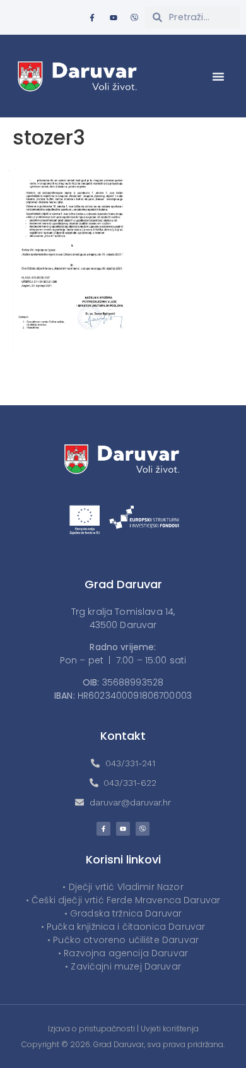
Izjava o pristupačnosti (91, 1028)
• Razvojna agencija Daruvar (123, 953)
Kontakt (123, 736)
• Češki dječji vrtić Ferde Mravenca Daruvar (123, 900)
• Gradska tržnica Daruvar (123, 913)
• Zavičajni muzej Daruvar (123, 966)
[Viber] (134, 17)
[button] (218, 76)
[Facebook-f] (92, 17)
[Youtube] (113, 17)
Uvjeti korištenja (170, 1028)
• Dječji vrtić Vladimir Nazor (122, 887)
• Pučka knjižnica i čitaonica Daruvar (123, 926)
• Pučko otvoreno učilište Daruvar (123, 940)
